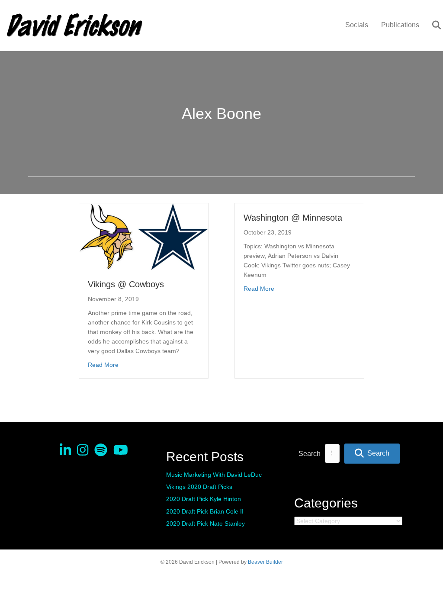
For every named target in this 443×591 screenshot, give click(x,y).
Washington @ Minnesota (293, 217)
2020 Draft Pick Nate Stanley (205, 523)
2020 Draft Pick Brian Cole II (205, 511)
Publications (400, 25)
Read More (103, 364)
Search (310, 453)
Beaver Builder (265, 562)
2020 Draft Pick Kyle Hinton (203, 498)
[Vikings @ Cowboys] (143, 236)
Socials (356, 25)
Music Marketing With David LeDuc (214, 474)
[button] (372, 453)
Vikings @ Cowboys (126, 284)
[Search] (431, 25)
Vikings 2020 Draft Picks (199, 486)
